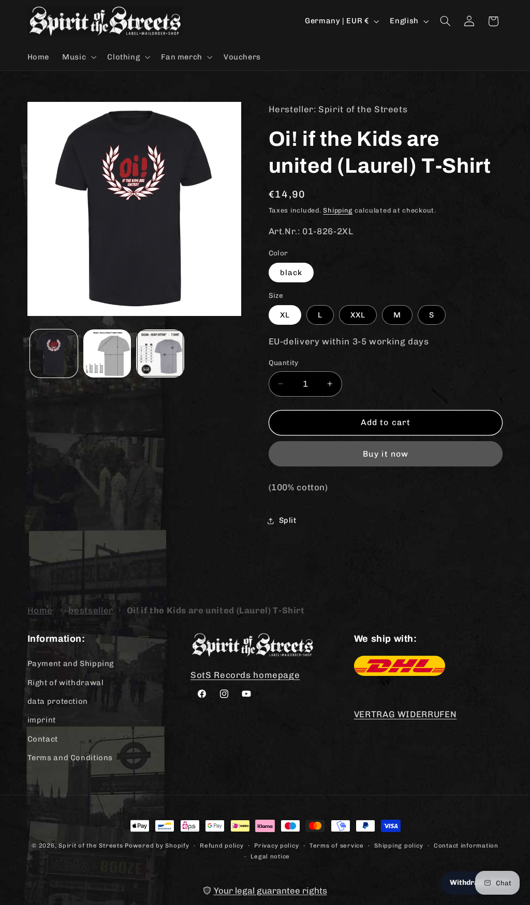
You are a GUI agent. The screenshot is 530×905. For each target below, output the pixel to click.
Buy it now (385, 454)
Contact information (466, 845)
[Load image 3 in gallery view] (160, 353)
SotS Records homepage (245, 675)
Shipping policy (398, 845)
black (291, 272)
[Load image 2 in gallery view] (107, 353)
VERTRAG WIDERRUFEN (405, 714)
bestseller (90, 610)
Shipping (337, 210)
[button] (78, 57)
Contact (42, 739)
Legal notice (270, 856)
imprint (41, 720)
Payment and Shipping (70, 663)
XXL (357, 315)
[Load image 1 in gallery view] (54, 353)
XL (285, 315)
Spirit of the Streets (90, 845)
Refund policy (222, 845)
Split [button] (288, 520)
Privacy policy (276, 845)
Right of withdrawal (65, 682)
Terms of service (337, 845)
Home (40, 610)
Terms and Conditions (70, 757)
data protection (57, 701)
